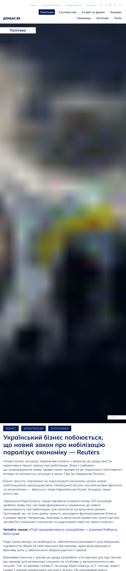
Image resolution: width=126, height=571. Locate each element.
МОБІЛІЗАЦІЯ (33, 428)
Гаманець (84, 18)
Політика (46, 12)
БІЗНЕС (11, 428)
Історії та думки (93, 12)
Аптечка (102, 18)
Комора (115, 12)
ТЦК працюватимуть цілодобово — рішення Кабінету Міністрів (60, 531)
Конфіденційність (73, 5)
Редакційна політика (51, 5)
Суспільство (67, 12)
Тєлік (117, 18)
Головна (33, 5)
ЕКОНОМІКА (60, 428)
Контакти (91, 5)
